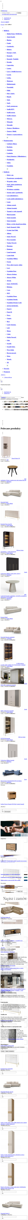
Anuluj (2, 1051)
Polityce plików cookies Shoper (15, 1039)
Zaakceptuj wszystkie (6, 973)
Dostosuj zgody (18, 972)
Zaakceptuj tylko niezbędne (7, 972)
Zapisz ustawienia (10, 1051)
